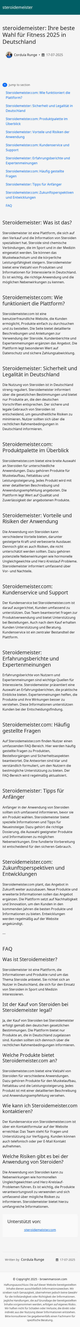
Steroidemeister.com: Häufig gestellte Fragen (35, 173)
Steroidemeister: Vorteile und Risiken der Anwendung (38, 134)
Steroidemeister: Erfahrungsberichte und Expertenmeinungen (38, 160)
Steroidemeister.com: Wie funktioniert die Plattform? (38, 95)
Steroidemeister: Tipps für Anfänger (34, 184)
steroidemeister (17, 7)
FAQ (9, 205)
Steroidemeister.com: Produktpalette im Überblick (37, 121)
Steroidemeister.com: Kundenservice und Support (37, 147)
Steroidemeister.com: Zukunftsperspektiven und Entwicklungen (40, 195)
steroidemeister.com (40, 1230)
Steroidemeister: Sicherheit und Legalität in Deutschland (39, 108)
